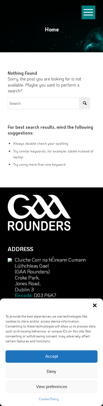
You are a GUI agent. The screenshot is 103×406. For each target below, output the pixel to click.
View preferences (51, 386)
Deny (51, 371)
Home (52, 29)
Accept (51, 356)
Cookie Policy (49, 399)
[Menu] (88, 17)
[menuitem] (88, 14)
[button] (95, 305)
